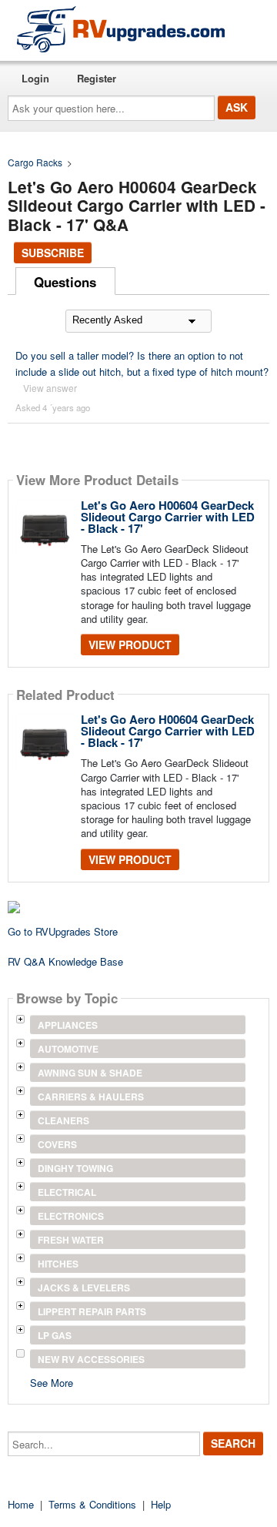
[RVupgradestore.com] (121, 29)
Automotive (68, 1049)
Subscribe (53, 252)
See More (51, 1381)
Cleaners (63, 1120)
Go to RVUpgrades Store (63, 931)
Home (21, 1504)
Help (161, 1504)
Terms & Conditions (92, 1504)
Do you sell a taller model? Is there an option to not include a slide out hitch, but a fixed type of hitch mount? (142, 363)
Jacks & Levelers (84, 1287)
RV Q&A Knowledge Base (65, 961)
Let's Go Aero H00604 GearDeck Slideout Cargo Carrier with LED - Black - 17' (168, 517)
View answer (50, 387)
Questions (65, 282)
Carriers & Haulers (91, 1096)
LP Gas (55, 1335)
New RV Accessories (91, 1359)
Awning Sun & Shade (90, 1073)
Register (96, 78)
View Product (130, 644)
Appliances (68, 1025)
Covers (57, 1144)
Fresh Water (71, 1240)
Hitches (58, 1264)
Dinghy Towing (75, 1168)
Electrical (67, 1192)
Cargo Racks (35, 162)
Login (35, 78)
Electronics (71, 1216)
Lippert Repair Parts (92, 1311)
